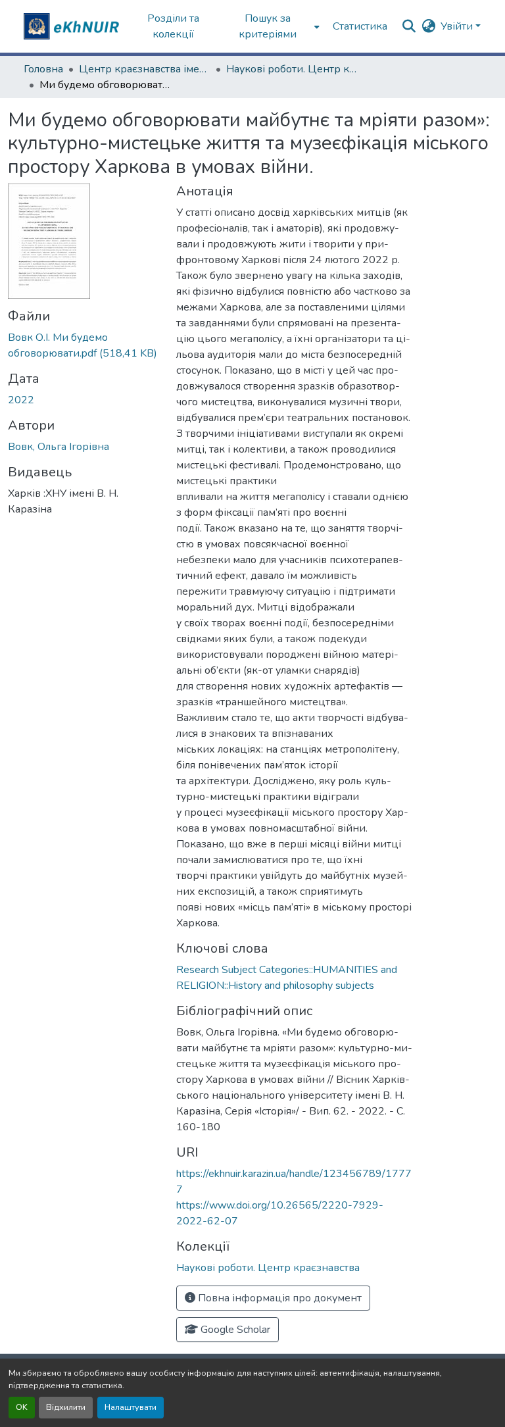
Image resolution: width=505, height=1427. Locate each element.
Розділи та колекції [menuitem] (173, 26)
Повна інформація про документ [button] (278, 1298)
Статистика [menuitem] (360, 26)
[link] (84, 345)
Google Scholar (234, 1329)
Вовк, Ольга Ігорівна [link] (58, 446)
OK (22, 1407)
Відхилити (65, 1407)
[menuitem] (272, 26)
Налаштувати (130, 1407)
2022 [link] (21, 400)
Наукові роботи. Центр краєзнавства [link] (292, 69)
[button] (73, 26)
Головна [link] (43, 69)
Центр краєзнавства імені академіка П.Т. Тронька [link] (144, 69)
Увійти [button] (458, 26)
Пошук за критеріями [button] (268, 26)
